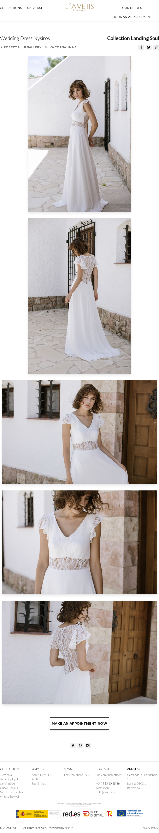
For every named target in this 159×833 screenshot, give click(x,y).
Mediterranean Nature (14, 792)
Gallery (34, 47)
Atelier (36, 779)
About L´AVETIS (42, 774)
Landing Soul (8, 783)
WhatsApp (102, 788)
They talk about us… (76, 774)
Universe (35, 8)
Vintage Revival (9, 796)
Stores (99, 779)
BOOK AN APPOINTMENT (132, 17)
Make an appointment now (79, 724)
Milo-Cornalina (59, 47)
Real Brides (39, 783)
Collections (11, 8)
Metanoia (6, 774)
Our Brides (132, 8)
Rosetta (12, 47)
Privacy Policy (149, 827)
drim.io (69, 827)
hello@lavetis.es (105, 792)
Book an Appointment (109, 774)
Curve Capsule (9, 788)
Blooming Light (9, 779)
